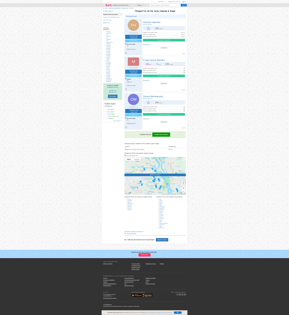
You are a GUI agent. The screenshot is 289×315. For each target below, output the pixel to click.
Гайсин (129, 202)
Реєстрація (178, 1)
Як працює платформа (109, 280)
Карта (147, 281)
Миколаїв (161, 209)
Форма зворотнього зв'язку (109, 298)
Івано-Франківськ (163, 223)
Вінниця (129, 199)
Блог (125, 283)
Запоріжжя (161, 206)
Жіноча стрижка (135, 269)
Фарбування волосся (151, 263)
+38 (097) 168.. (133, 36)
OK (178, 312)
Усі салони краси (135, 263)
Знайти (184, 5)
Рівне (160, 221)
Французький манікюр (131, 16)
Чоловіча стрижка (135, 267)
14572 (115, 92)
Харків (160, 202)
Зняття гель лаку (107, 20)
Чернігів (161, 214)
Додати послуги (162, 239)
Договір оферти (107, 285)
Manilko (154, 60)
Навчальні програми (151, 278)
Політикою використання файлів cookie (155, 312)
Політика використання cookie (131, 280)
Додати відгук (146, 44)
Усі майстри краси (135, 265)
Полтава (161, 215)
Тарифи (105, 281)
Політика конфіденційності (109, 283)
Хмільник (129, 209)
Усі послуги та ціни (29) (164, 114)
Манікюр (162, 263)
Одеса (160, 200)
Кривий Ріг (161, 208)
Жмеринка (130, 203)
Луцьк (160, 226)
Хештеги (148, 280)
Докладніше (164, 47)
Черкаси (161, 217)
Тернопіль (161, 224)
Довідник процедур (129, 285)
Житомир (161, 218)
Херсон (161, 212)
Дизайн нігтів (106, 22)
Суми (160, 220)
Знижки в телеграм (150, 283)
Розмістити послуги (161, 134)
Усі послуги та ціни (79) (164, 75)
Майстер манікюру (107, 263)
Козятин (129, 205)
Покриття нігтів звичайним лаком (111, 17)
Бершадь (129, 200)
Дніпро (161, 203)
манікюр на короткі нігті (108, 33)
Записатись (134, 40)
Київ (160, 199)
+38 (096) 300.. (133, 71)
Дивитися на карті (131, 49)
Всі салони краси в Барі (130, 233)
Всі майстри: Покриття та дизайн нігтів (133, 231)
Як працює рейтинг (129, 278)
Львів (160, 205)
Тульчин (129, 208)
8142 (115, 90)
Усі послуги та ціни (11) (164, 40)
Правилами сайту (168, 312)
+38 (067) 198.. (133, 111)
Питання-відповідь (129, 281)
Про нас (105, 278)
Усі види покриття (108, 11)
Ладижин (129, 206)
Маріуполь (161, 227)
